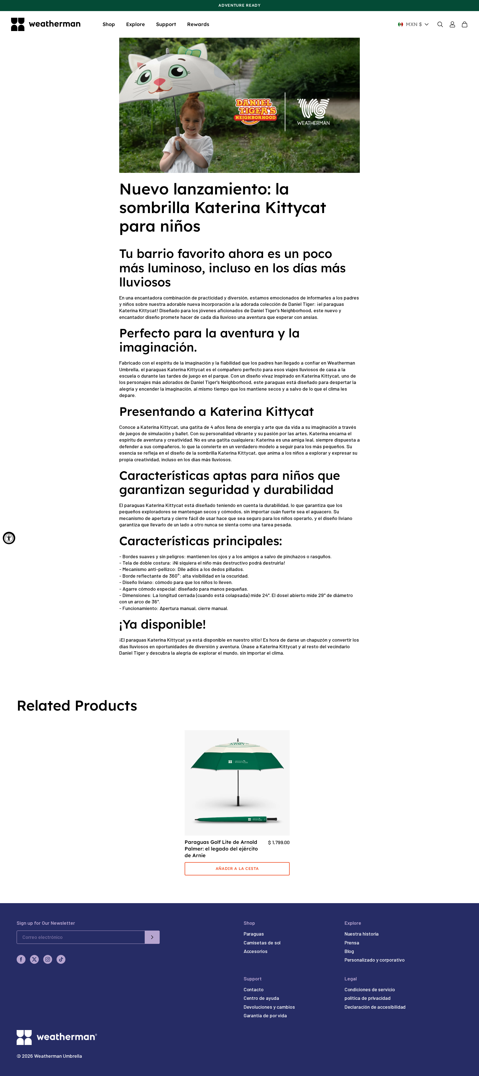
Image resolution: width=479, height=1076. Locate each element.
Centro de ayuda (261, 998)
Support (166, 24)
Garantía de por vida (265, 1015)
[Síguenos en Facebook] (21, 959)
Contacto (254, 989)
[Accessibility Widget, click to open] (9, 538)
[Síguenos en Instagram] (47, 959)
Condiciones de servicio (370, 989)
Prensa (352, 942)
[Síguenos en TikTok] (61, 959)
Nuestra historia (362, 934)
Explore (135, 24)
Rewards (198, 24)
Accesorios (255, 951)
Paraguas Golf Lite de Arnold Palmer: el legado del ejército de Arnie (221, 849)
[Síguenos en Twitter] (34, 959)
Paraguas (254, 934)
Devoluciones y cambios (269, 1007)
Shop (109, 24)
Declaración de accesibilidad (375, 1007)
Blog (349, 951)
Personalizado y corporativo (375, 960)
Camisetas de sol (262, 942)
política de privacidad (368, 998)
